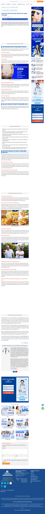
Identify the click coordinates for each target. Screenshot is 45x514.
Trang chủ (3, 7)
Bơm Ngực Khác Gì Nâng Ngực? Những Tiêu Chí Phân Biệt (39, 69)
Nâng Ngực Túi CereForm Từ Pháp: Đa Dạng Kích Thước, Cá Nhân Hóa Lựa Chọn (7, 415)
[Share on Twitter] (15, 372)
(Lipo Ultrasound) (9, 319)
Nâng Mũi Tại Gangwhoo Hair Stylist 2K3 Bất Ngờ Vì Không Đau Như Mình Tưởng (39, 72)
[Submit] (29, 1)
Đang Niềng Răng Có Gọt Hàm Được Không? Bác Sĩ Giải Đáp (40, 77)
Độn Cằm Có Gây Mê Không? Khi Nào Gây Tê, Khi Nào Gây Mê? (39, 65)
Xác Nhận (8, 392)
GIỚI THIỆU (3, 4)
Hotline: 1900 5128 (33, 1)
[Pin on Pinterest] (16, 372)
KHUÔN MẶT (8, 4)
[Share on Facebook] (13, 372)
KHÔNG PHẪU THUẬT (21, 4)
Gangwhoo (13, 338)
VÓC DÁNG (14, 4)
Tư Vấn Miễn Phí (40, 1)
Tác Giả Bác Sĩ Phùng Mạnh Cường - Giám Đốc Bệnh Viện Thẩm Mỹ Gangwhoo (14, 345)
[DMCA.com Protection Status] (33, 483)
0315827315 (22, 475)
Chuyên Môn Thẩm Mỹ (14, 7)
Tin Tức (27, 4)
